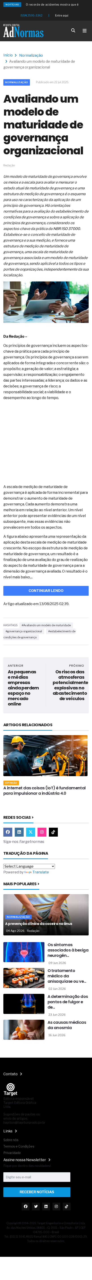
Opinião (11, 782)
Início (8, 55)
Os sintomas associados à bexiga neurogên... (68, 950)
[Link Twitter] (30, 832)
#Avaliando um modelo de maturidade (46, 625)
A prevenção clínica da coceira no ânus (38, 923)
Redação (33, 931)
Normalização (31, 55)
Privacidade (12, 1153)
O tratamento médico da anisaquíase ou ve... (67, 976)
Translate (40, 872)
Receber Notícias (37, 1192)
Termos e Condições (18, 1146)
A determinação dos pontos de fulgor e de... (68, 1002)
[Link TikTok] (53, 832)
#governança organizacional (24, 631)
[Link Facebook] (7, 832)
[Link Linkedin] (19, 832)
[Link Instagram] (42, 832)
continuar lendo (46, 591)
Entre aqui (61, 15)
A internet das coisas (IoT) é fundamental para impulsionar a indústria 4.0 (44, 790)
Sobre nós (11, 1140)
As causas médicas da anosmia (67, 1024)
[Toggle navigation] (85, 31)
